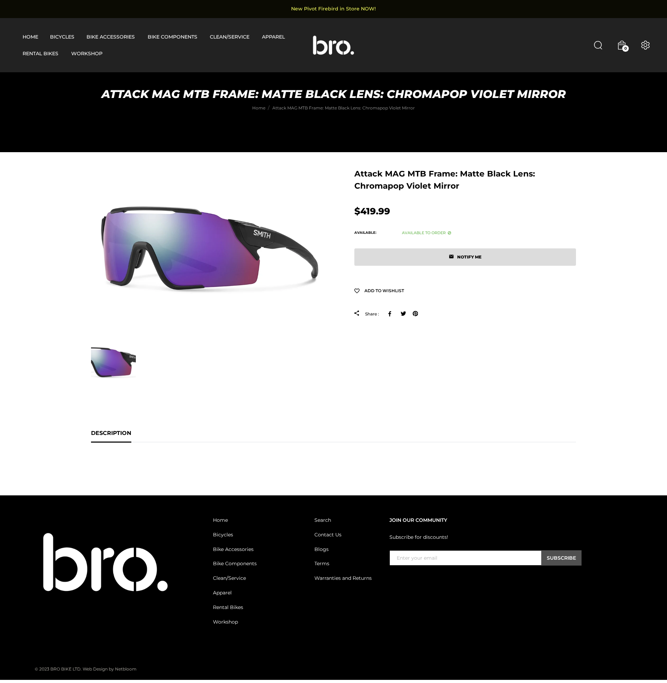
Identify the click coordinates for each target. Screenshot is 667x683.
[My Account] (645, 45)
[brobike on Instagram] (410, 580)
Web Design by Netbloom (110, 669)
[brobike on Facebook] (393, 580)
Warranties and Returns (343, 578)
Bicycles (223, 535)
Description (111, 433)
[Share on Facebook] (391, 313)
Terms (321, 563)
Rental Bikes (228, 607)
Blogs (321, 549)
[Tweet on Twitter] (403, 313)
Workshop (225, 622)
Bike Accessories (233, 549)
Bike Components (235, 563)
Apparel (222, 593)
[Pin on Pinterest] (415, 313)
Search (322, 520)
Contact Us (327, 535)
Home (220, 520)
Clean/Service (229, 578)
